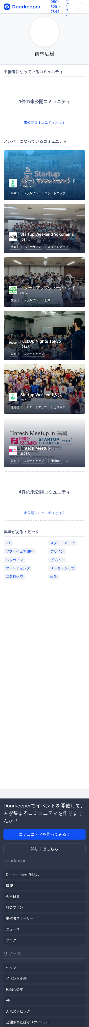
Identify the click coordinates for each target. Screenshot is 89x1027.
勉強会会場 (14, 989)
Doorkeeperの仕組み (22, 875)
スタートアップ (54, 193)
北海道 (15, 407)
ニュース (13, 929)
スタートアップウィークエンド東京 (52, 180)
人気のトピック (18, 1011)
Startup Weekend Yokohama (47, 234)
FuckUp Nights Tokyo (40, 341)
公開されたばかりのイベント (28, 1022)
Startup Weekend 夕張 (41, 394)
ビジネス (59, 407)
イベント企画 (16, 978)
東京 (14, 193)
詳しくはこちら (44, 848)
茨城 (14, 300)
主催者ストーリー (20, 918)
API (8, 1000)
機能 (9, 885)
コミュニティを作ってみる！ (44, 834)
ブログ (11, 940)
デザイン (57, 551)
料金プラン (14, 907)
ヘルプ (11, 967)
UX (8, 543)
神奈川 (15, 247)
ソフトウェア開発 (19, 551)
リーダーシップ (62, 568)
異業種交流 (14, 576)
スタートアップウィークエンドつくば (54, 287)
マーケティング (18, 568)
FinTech (55, 460)
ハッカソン (30, 193)
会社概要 (13, 896)
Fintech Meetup (35, 448)
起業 (47, 300)
